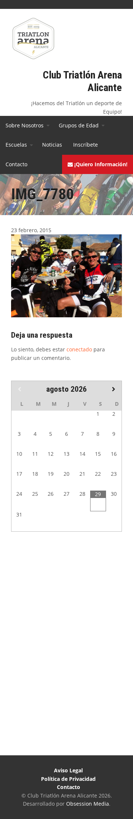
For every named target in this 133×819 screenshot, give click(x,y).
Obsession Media (87, 803)
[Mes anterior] (19, 389)
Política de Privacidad (68, 778)
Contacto (16, 164)
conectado (79, 349)
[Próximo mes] (114, 389)
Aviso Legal (68, 770)
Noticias (52, 144)
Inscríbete (85, 144)
